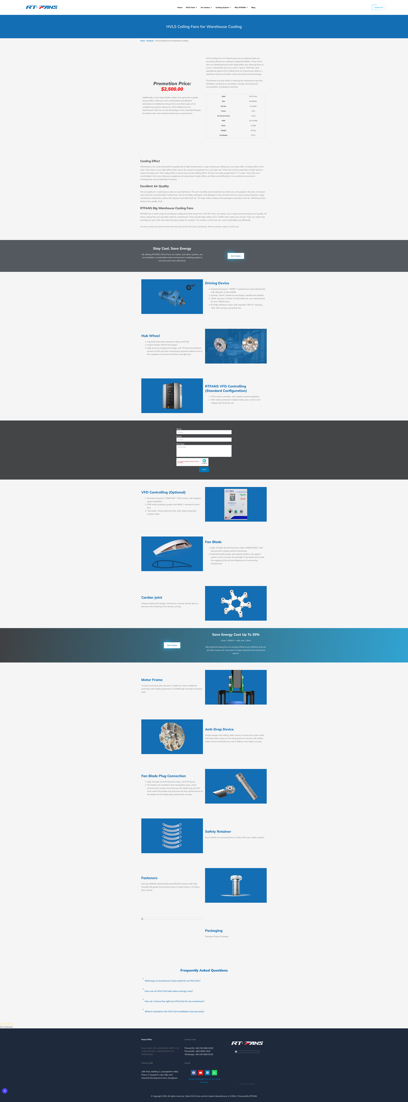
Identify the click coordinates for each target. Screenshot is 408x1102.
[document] (204, 551)
